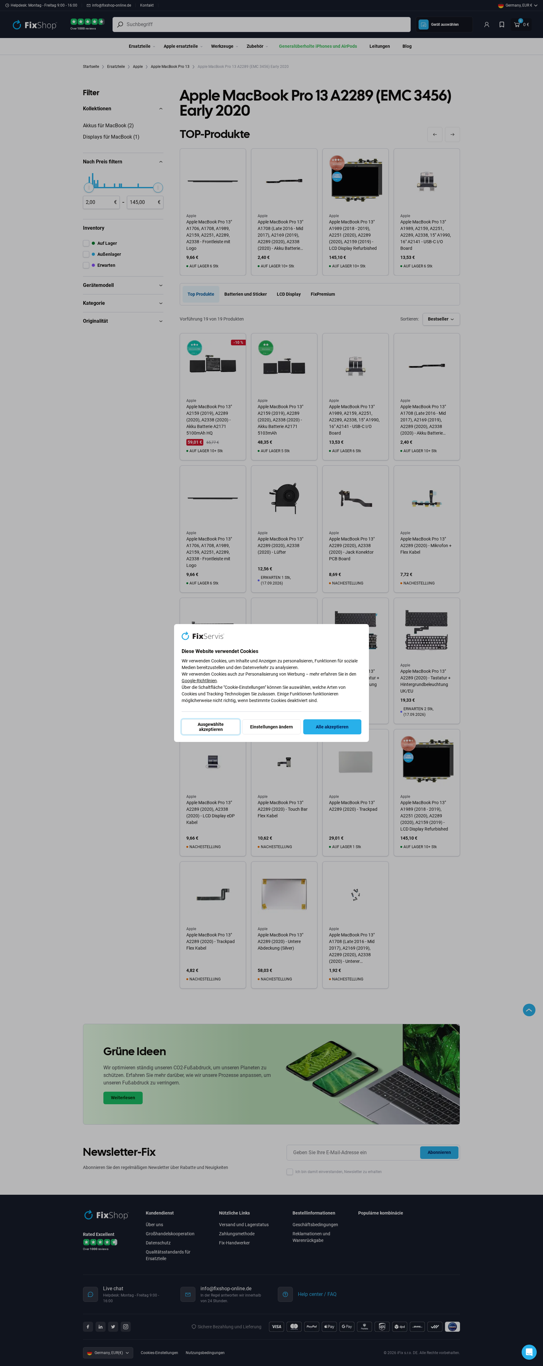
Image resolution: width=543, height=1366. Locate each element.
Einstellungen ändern (271, 726)
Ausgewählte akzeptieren (211, 727)
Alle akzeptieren (332, 726)
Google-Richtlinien (199, 680)
